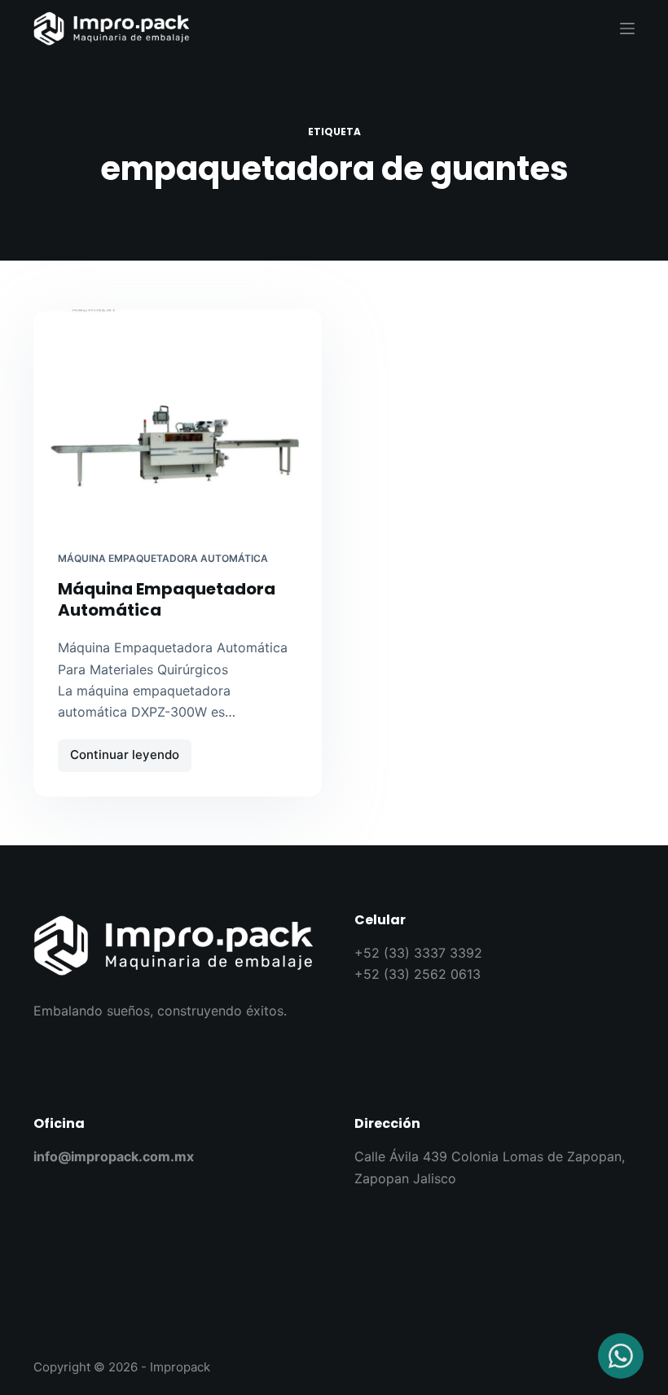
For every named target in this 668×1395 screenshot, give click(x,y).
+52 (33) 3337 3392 (418, 953)
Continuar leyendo (130, 751)
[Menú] (627, 28)
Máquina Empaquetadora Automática (163, 558)
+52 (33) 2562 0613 (417, 974)
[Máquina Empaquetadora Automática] (177, 417)
